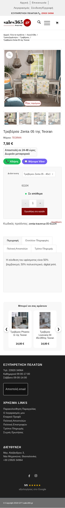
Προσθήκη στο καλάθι (34, 211)
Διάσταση (13, 173)
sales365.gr (28, 503)
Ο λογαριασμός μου (14, 412)
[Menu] (45, 23)
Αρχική (6, 35)
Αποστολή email (16, 389)
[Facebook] (29, 476)
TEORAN (16, 137)
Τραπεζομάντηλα (10, 37)
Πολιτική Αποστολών (14, 420)
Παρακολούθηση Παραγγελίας (19, 408)
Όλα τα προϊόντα (17, 35)
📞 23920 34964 (46, 13)
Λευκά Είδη (31, 35)
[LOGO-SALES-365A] (26, 23)
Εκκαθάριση (56, 222)
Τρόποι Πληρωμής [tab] (44, 248)
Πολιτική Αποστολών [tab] (17, 248)
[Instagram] (35, 476)
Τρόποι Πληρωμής (13, 428)
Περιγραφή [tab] (13, 240)
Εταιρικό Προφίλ (12, 416)
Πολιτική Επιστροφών (15, 424)
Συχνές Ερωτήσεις (13, 432)
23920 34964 (16, 370)
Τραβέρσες (24, 37)
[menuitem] (24, 3)
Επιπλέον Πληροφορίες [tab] (37, 240)
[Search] (37, 23)
